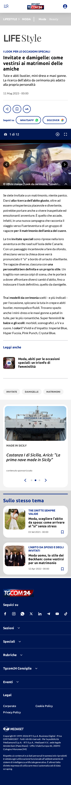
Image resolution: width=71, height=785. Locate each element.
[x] (31, 614)
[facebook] (5, 614)
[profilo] (65, 6)
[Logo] (35, 6)
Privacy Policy (12, 712)
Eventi (8, 682)
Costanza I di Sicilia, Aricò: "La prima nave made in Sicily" (33, 457)
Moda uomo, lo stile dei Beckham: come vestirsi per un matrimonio (46, 559)
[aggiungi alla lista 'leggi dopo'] (17, 109)
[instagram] (14, 614)
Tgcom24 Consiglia (17, 668)
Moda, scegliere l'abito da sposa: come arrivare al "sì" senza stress (46, 522)
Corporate (9, 706)
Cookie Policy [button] (44, 706)
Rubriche (10, 655)
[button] (35, 6)
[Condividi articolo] (7, 109)
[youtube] (57, 614)
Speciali (9, 641)
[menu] (6, 6)
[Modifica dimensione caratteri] (27, 109)
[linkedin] (40, 614)
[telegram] (48, 614)
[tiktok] (66, 614)
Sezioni (8, 628)
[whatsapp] (22, 614)
